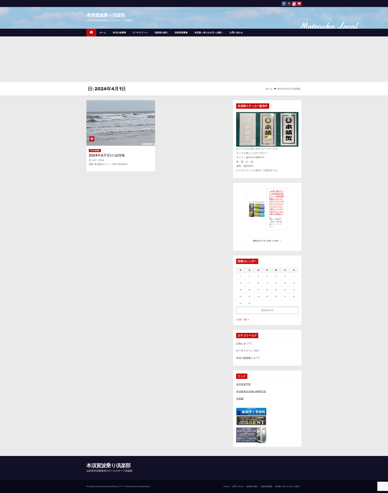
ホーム (103, 32)
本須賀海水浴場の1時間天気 (251, 391)
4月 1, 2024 (98, 160)
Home (227, 486)
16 (249, 290)
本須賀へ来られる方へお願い (208, 32)
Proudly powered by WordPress (102, 486)
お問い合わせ (236, 32)
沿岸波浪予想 (243, 384)
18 (267, 290)
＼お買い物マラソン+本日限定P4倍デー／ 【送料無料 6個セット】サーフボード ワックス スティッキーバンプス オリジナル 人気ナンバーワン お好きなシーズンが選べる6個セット (276, 204)
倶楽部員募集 (181, 32)
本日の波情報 (119, 32)
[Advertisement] (194, 59)
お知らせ (241, 343)
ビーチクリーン (140, 32)
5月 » (246, 319)
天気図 (239, 398)
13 (285, 283)
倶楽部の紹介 (161, 32)
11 (267, 283)
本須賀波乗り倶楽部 (105, 15)
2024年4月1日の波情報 (107, 155)
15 (240, 290)
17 (258, 290)
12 (276, 283)
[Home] (91, 32)
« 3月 (239, 319)
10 (258, 283)
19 (276, 290)
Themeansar (143, 486)
